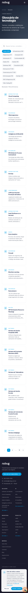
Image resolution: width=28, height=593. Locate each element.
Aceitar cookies (17, 588)
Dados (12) (6, 61)
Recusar (6, 588)
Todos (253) (6, 51)
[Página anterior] (4, 450)
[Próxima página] (23, 450)
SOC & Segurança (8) (9, 79)
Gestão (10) (15, 61)
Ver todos (17, 535)
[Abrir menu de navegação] (24, 2)
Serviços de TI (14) (8, 69)
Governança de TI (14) (9, 72)
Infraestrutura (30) (18, 51)
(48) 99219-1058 (8, 478)
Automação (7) (7, 58)
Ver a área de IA (19, 506)
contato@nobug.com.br (10, 481)
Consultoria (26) (18, 65)
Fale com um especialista (11, 474)
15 (19, 450)
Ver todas (4, 510)
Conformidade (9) (19, 58)
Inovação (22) (19, 54)
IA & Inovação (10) (8, 76)
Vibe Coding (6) (7, 83)
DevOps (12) (19, 76)
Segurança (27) (7, 54)
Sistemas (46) (7, 65)
